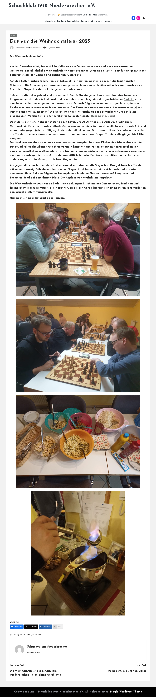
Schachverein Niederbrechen (47, 646)
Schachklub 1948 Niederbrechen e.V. (52, 5)
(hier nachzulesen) (103, 116)
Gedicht (129, 99)
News (13, 36)
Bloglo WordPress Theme (126, 692)
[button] (33, 652)
